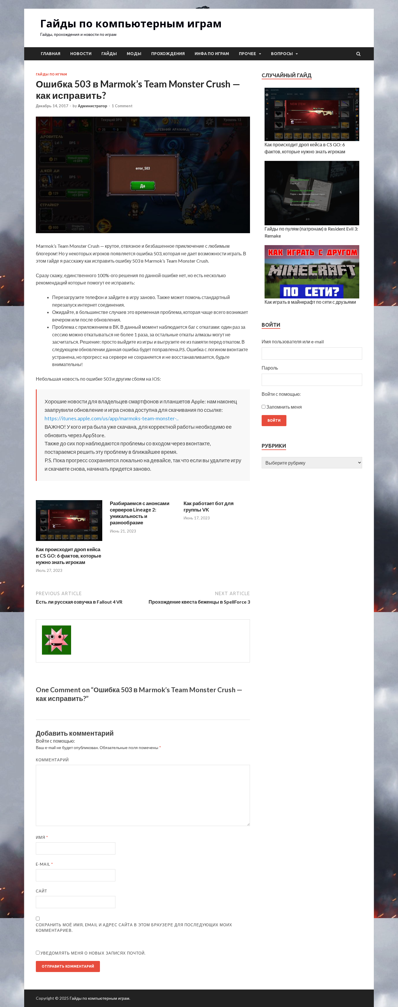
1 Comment (122, 105)
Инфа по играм (212, 53)
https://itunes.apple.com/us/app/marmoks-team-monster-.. (112, 418)
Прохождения (168, 53)
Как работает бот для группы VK (209, 506)
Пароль (270, 367)
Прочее (247, 53)
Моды (134, 53)
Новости (80, 53)
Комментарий (52, 760)
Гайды (109, 53)
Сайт (41, 891)
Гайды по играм (51, 74)
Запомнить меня (284, 407)
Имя (42, 837)
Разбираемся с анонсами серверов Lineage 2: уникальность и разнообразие (139, 513)
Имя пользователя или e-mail (293, 341)
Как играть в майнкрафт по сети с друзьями (310, 302)
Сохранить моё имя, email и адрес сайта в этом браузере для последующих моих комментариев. (134, 927)
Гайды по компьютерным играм (131, 23)
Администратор (92, 105)
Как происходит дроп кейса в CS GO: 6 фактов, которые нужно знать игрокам (68, 555)
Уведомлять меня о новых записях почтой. (93, 953)
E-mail (44, 864)
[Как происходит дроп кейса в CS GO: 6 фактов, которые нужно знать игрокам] (69, 542)
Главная (50, 53)
